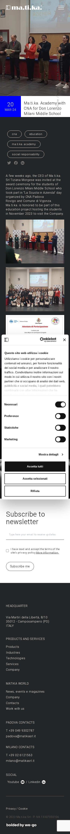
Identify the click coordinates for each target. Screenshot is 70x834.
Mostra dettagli (49, 454)
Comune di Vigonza (37, 201)
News (57, 91)
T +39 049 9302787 (20, 730)
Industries (13, 652)
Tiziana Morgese (22, 180)
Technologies (15, 658)
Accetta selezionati (35, 478)
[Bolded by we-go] (21, 825)
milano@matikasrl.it (20, 761)
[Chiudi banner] (64, 339)
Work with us (15, 708)
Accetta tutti (35, 466)
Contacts (12, 703)
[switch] (60, 416)
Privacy (11, 808)
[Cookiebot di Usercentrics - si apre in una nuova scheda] (41, 339)
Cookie (23, 808)
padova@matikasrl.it (21, 736)
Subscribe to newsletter (25, 518)
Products (12, 647)
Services (12, 664)
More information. (47, 552)
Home (57, 103)
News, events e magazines (25, 691)
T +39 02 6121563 (19, 755)
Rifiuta (35, 491)
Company (13, 669)
